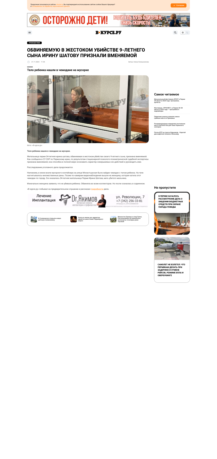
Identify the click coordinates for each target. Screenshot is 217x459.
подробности (97, 189)
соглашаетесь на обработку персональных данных (51, 6)
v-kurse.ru (59, 4)
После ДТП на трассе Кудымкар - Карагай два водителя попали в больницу (170, 133)
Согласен (180, 5)
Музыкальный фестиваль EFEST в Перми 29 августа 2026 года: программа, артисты (169, 100)
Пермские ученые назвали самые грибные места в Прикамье (166, 117)
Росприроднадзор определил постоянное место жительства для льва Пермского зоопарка (169, 125)
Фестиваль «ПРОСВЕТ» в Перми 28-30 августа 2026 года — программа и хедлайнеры (168, 109)
